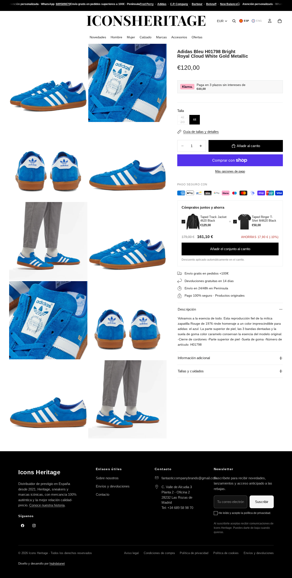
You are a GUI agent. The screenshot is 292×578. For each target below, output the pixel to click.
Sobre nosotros (107, 478)
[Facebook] (22, 525)
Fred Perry (147, 4)
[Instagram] (34, 525)
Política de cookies (226, 553)
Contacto (102, 494)
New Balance (228, 4)
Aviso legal (131, 553)
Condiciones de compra (159, 553)
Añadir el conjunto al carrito (230, 249)
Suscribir (261, 502)
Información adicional (194, 358)
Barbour (197, 4)
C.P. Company (179, 4)
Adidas (161, 4)
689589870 (63, 4)
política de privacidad (257, 513)
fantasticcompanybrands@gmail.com (189, 478)
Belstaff (211, 4)
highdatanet (57, 563)
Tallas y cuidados (191, 371)
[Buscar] (234, 21)
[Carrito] (280, 21)
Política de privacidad (194, 553)
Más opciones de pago (230, 171)
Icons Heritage (39, 472)
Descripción (187, 309)
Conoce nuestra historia (47, 505)
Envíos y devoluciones (113, 486)
